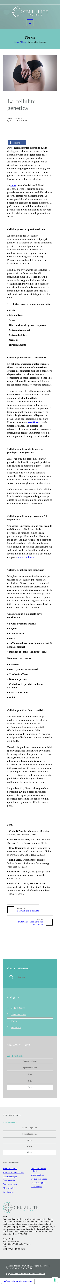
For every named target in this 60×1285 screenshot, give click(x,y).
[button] (17, 142)
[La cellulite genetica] (30, 72)
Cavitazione (8, 1192)
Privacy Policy (12, 1268)
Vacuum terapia (10, 1168)
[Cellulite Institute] (30, 11)
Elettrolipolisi (9, 1188)
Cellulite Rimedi (18, 1014)
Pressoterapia (9, 1180)
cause (13, 185)
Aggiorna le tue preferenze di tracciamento (25, 1273)
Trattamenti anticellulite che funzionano (30, 923)
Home (16, 42)
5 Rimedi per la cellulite (28, 911)
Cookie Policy (27, 1268)
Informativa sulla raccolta (18, 1281)
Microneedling (37, 1175)
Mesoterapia (36, 1186)
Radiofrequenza (10, 1184)
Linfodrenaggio (38, 1183)
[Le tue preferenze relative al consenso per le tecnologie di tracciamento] (55, 1280)
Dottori (14, 1021)
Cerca (30, 1087)
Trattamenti (16, 1027)
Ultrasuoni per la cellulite (38, 1169)
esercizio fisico (26, 557)
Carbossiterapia (10, 1176)
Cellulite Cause (18, 1008)
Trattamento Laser (39, 1179)
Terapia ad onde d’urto (13, 1172)
